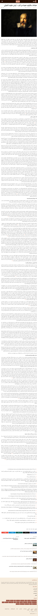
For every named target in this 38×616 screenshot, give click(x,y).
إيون (14, 600)
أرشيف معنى (35, 589)
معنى (33, 7)
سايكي (14, 602)
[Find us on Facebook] (36, 611)
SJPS (25, 600)
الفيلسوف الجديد (34, 602)
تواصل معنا (35, 610)
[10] (12, 261)
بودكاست (21, 602)
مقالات (25, 7)
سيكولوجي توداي (11, 602)
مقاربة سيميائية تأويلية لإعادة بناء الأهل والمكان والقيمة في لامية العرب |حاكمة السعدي (20, 566)
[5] (16, 194)
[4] (34, 123)
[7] (17, 225)
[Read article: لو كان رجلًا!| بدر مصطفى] (35, 559)
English (32, 610)
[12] (25, 300)
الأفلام (36, 595)
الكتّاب (29, 609)
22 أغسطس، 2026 (34, 554)
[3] (25, 113)
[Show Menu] (2, 1)
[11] (15, 276)
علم (31, 529)
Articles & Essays (34, 600)
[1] (4, 61)
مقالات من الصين (22, 604)
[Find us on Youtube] (32, 611)
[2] (34, 107)
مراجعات (3, 602)
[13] (29, 306)
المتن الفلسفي (29, 602)
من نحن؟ (32, 609)
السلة (17, 609)
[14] (36, 339)
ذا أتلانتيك (18, 602)
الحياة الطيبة (12, 600)
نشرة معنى (20, 609)
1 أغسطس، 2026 (34, 569)
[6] (8, 217)
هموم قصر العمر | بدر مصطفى (28, 543)
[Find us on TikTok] (31, 611)
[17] (12, 453)
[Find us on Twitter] (35, 611)
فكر (29, 529)
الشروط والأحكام (13, 609)
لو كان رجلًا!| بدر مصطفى (29, 559)
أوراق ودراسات (22, 600)
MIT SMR (29, 600)
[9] (7, 236)
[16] (18, 399)
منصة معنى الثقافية (32, 613)
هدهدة (18, 1)
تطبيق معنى (35, 593)
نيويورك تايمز (17, 604)
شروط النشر (25, 609)
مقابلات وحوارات (34, 604)
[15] (12, 378)
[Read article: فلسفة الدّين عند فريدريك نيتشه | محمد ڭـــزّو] (35, 552)
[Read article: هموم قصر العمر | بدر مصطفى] (35, 544)
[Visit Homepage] (34, 2)
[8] (24, 235)
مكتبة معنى (35, 591)
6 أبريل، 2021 (29, 7)
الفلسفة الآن (8, 600)
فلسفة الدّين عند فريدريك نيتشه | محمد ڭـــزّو (23, 551)
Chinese (28, 610)
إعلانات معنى (18, 600)
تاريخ (33, 529)
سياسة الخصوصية (7, 609)
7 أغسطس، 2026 (34, 562)
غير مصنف (6, 602)
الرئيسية (36, 609)
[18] (5, 459)
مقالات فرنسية (27, 604)
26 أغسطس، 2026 (34, 547)
